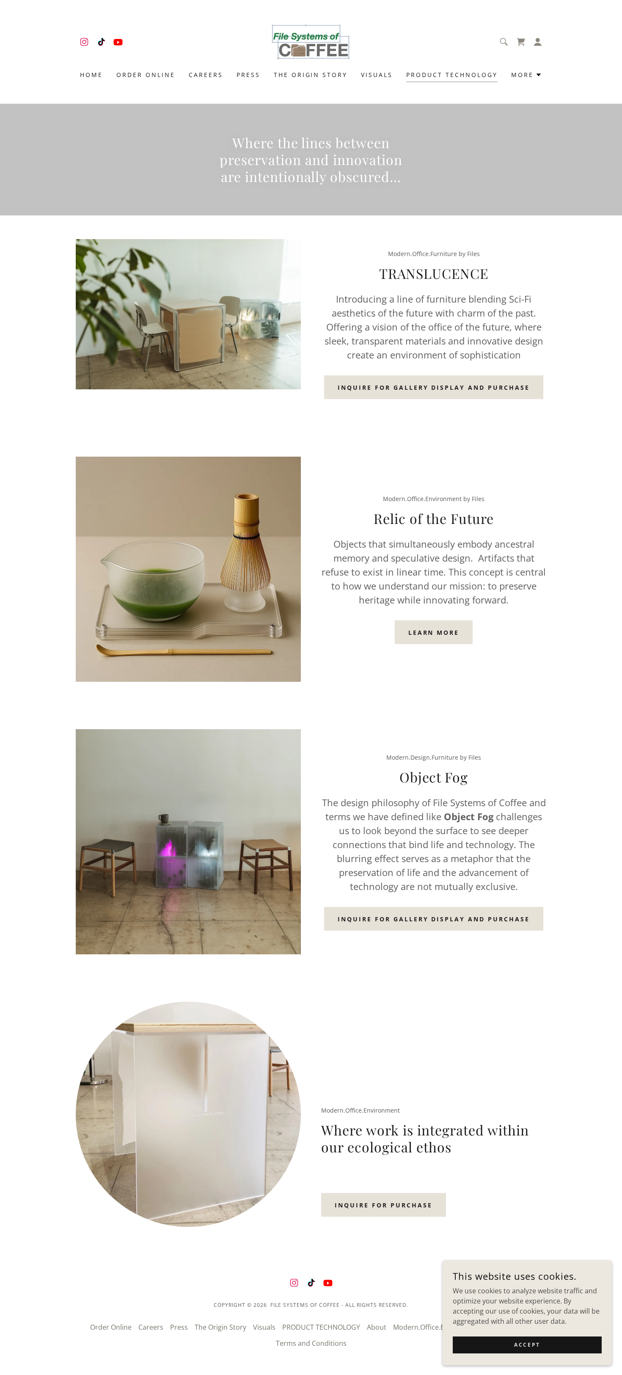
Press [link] (248, 75)
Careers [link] (206, 75)
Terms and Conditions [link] (311, 1343)
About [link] (376, 1327)
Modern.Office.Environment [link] (437, 1327)
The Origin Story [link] (311, 75)
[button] (537, 41)
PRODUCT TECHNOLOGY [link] (452, 75)
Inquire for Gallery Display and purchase (434, 387)
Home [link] (91, 75)
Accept (527, 1344)
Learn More (434, 632)
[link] (84, 41)
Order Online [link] (145, 75)
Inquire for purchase (383, 1205)
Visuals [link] (377, 75)
